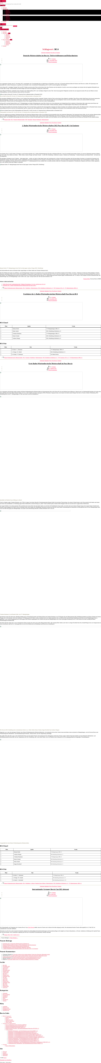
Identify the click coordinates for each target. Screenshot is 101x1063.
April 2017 (5, 987)
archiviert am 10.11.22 (40, 284)
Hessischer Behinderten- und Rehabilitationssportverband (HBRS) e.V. (23, 1038)
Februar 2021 (6, 981)
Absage (5, 934)
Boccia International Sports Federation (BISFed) (15, 1024)
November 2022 (6, 970)
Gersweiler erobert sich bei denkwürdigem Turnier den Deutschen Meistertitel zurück (31, 954)
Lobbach (33, 883)
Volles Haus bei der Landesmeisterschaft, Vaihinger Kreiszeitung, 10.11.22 (19, 284)
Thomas (53, 129)
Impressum (5, 1055)
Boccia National (6, 15)
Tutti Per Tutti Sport (9, 1021)
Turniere (58, 52)
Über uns (5, 1051)
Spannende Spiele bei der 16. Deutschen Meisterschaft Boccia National (23, 959)
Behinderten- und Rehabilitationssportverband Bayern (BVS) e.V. (22, 1032)
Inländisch (48, 52)
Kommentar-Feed (6, 1009)
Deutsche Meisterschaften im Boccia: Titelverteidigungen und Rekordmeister (50, 55)
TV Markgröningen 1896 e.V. (71, 288)
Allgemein (43, 52)
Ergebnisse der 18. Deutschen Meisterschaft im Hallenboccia (16, 946)
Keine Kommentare (52, 62)
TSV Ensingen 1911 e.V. (58, 288)
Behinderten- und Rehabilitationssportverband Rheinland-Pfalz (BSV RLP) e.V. (25, 1035)
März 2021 (5, 980)
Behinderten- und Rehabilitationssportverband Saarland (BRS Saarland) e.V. (24, 1034)
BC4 (12, 119)
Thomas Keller (86, 278)
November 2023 (6, 966)
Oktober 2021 (6, 975)
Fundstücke (5, 995)
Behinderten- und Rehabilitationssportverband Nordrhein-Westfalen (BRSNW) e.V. (26, 1037)
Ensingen (28, 357)
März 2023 (5, 968)
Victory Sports (8, 1022)
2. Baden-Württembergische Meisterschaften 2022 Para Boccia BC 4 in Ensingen (50, 125)
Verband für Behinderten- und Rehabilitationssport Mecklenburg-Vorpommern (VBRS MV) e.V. (29, 1042)
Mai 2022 (5, 973)
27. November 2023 (52, 60)
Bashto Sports (8, 1017)
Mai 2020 (5, 983)
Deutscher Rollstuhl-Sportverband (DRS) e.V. (15, 1027)
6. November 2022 (53, 299)
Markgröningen (45, 119)
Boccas (7, 1018)
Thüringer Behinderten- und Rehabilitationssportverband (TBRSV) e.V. (23, 1040)
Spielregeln (7, 12)
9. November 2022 (53, 130)
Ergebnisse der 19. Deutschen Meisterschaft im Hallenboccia (16, 943)
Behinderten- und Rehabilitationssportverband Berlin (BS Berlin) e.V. (23, 1033)
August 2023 (5, 967)
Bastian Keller (7, 119)
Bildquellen (5, 1054)
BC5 (12, 934)
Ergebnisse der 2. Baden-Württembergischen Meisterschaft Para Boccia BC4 (19, 285)
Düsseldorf (30, 119)
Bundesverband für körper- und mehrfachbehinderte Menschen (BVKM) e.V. (22, 1028)
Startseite (5, 7)
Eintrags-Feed (6, 1007)
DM (26, 119)
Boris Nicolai (31, 927)
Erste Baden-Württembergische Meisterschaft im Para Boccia (50, 363)
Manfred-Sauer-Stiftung (40, 883)
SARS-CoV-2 (16, 934)
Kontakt (4, 21)
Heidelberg (28, 288)
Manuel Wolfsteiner (37, 119)
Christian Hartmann (7, 957)
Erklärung (7, 11)
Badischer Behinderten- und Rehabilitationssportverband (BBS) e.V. (23, 1031)
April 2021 (5, 978)
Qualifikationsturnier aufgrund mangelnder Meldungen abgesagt (17, 947)
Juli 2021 (5, 977)
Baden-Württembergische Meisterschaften (13, 288)
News (50, 122)
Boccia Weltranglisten (10, 1045)
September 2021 (6, 976)
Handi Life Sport (9, 1019)
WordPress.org (6, 1010)
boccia (1, 2)
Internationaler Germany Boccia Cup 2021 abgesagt (50, 889)
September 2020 (6, 982)
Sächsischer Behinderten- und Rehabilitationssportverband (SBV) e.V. (23, 1039)
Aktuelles (7, 10)
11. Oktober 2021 (52, 368)
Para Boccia (5, 9)
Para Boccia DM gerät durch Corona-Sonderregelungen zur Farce (27, 957)
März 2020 (5, 985)
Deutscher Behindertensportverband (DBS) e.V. (15, 1026)
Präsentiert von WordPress (5, 1060)
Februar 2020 (6, 986)
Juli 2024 (5, 965)
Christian (54, 59)
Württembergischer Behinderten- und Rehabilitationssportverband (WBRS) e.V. (25, 1043)
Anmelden (5, 1006)
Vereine (7, 14)
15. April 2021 (52, 894)
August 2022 (5, 972)
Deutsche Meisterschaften (19, 119)
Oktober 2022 (6, 971)
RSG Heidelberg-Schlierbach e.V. (45, 288)
